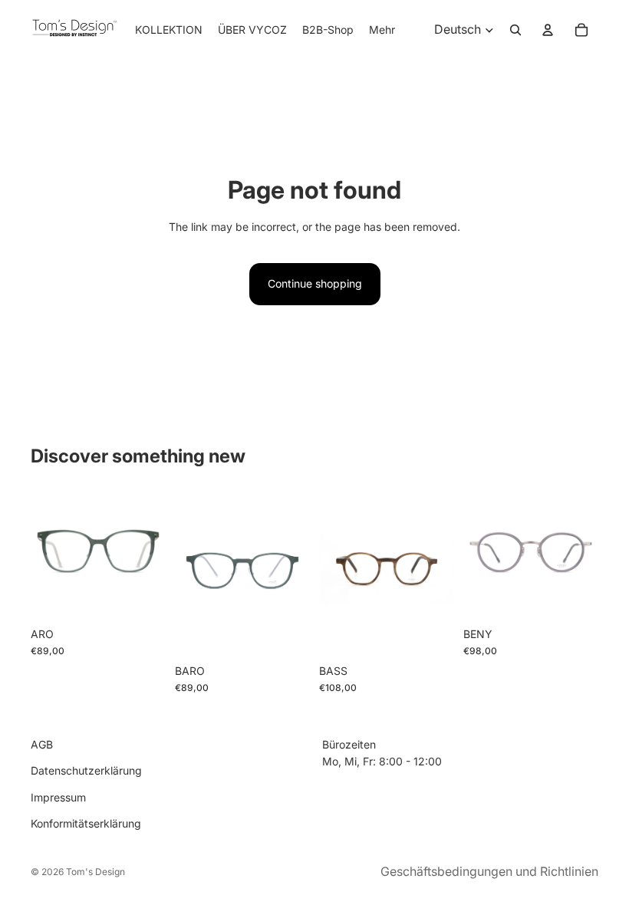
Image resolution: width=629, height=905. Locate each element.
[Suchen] (515, 30)
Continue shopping (315, 283)
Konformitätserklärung (86, 823)
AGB (42, 744)
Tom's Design (95, 871)
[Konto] (548, 30)
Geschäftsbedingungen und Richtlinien (489, 871)
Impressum (58, 797)
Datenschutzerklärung (86, 770)
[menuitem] (382, 30)
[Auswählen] (142, 596)
